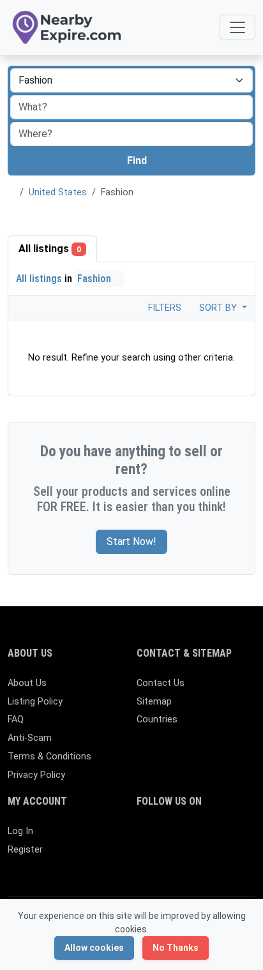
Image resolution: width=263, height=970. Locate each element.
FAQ (16, 719)
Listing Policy (35, 701)
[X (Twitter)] (163, 837)
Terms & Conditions (49, 756)
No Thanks (176, 948)
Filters (163, 307)
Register (25, 849)
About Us (27, 683)
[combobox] (131, 134)
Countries (157, 719)
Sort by (219, 307)
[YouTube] (145, 858)
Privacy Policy (36, 775)
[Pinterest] (219, 837)
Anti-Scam (30, 738)
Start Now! (131, 541)
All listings (50, 249)
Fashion (95, 278)
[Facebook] (145, 837)
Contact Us (160, 683)
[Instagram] (182, 837)
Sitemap (154, 701)
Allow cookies (94, 948)
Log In (20, 831)
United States (58, 192)
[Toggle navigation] (237, 27)
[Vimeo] (163, 858)
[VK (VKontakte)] (182, 858)
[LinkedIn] (200, 837)
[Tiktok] (237, 837)
